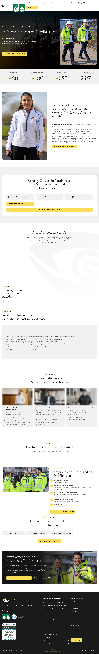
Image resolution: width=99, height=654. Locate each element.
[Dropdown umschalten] (37, 3)
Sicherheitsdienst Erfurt (12, 533)
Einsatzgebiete (44, 3)
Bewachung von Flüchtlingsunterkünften (54, 609)
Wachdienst (45, 197)
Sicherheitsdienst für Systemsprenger (53, 602)
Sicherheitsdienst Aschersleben (62, 533)
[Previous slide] (3, 301)
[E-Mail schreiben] (79, 3)
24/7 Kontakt (31, 7)
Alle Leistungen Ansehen (15, 204)
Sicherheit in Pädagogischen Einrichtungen (54, 605)
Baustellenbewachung (19, 197)
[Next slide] (8, 301)
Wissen (72, 3)
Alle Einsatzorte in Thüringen (50, 541)
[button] (56, 619)
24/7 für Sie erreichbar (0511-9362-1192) (16, 46)
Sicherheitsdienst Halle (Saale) (38, 533)
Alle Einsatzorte (75, 634)
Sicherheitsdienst (31, 3)
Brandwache (74, 605)
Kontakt (77, 640)
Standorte (54, 3)
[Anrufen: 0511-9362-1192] (81, 3)
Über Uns (63, 3)
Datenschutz (86, 650)
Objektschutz (74, 197)
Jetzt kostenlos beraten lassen (16, 54)
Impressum (94, 650)
